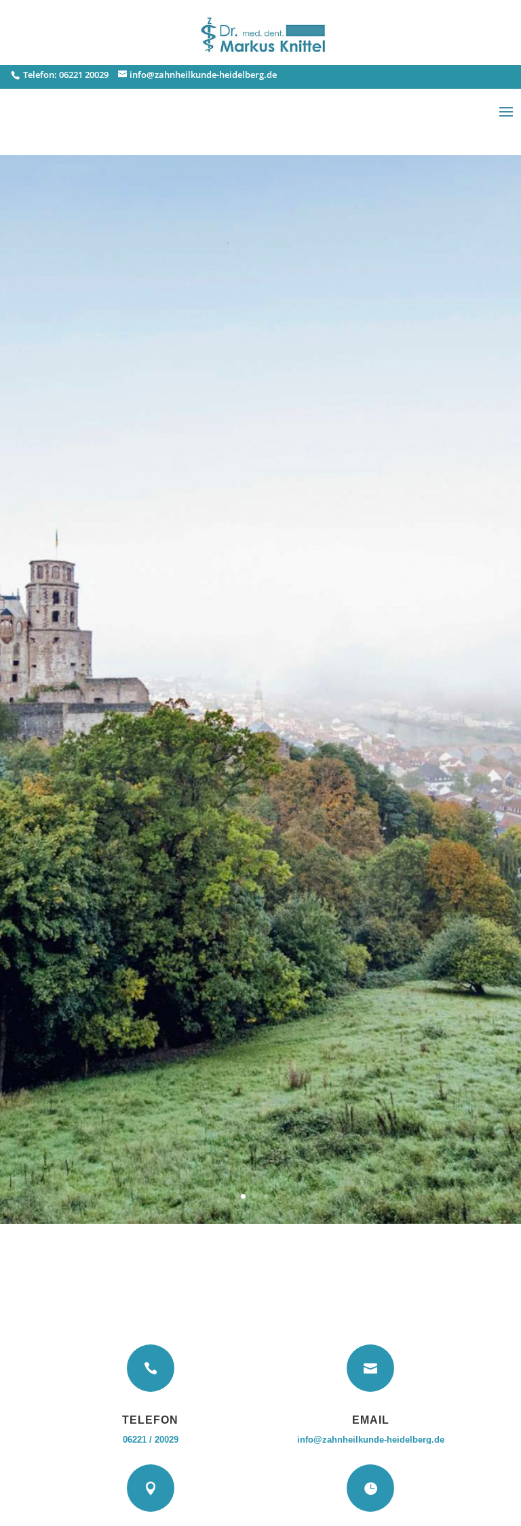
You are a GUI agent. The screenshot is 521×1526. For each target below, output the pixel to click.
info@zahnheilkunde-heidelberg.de (370, 1440)
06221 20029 (84, 74)
